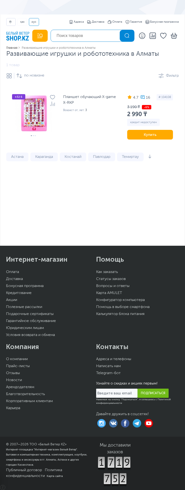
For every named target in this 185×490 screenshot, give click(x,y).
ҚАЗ (22, 22)
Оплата (117, 22)
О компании (17, 359)
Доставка (98, 22)
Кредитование (19, 293)
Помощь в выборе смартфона (123, 307)
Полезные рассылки (24, 307)
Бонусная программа (164, 22)
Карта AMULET (109, 293)
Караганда (44, 157)
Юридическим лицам (25, 328)
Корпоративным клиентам (29, 401)
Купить (150, 134)
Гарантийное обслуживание (31, 321)
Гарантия (136, 22)
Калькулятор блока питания (120, 314)
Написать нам (108, 366)
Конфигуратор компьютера (120, 300)
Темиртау (130, 157)
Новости (14, 380)
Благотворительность (25, 394)
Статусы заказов (111, 279)
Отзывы (13, 373)
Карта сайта (55, 476)
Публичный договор (24, 470)
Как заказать (107, 272)
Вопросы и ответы (113, 286)
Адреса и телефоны (113, 359)
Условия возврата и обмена (30, 335)
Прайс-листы (18, 366)
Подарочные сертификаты (30, 314)
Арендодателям (20, 387)
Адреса (79, 22)
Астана (17, 157)
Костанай (73, 157)
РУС (34, 22)
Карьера (13, 408)
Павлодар (101, 157)
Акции (11, 300)
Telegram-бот (108, 373)
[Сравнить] (52, 104)
